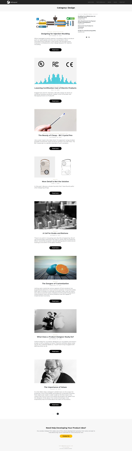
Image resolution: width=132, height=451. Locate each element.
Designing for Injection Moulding (55, 34)
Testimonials (100, 2)
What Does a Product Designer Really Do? (55, 337)
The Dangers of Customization (55, 284)
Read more (55, 49)
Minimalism (64, 133)
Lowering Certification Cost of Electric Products (55, 88)
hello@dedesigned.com (66, 445)
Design (49, 31)
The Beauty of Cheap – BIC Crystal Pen (55, 135)
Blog (115, 2)
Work (109, 2)
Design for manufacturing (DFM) (87, 30)
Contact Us (66, 436)
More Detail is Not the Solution (55, 182)
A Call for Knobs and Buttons (55, 233)
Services (91, 2)
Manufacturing (58, 31)
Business (53, 86)
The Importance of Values (55, 387)
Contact (122, 2)
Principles (66, 447)
